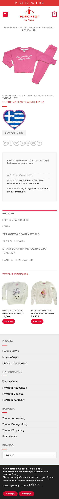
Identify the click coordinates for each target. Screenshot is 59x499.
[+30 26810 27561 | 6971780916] (33, 3)
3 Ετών (20, 188)
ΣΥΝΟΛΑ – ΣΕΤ (29, 30)
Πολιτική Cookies (12, 393)
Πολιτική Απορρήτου (14, 387)
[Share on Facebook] (11, 143)
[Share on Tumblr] (39, 143)
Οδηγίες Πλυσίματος (14, 363)
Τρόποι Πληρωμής (13, 430)
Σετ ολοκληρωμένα (16, 192)
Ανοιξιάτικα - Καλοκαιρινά (39, 27)
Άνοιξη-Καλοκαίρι (33, 188)
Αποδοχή (10, 494)
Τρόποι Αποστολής (13, 418)
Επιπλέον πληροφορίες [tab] (15, 220)
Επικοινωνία (9, 436)
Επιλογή (9, 321)
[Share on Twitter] (16, 143)
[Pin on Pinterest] (33, 143)
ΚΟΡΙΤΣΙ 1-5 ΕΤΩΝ (13, 27)
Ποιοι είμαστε (10, 350)
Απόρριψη (26, 494)
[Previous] (2, 304)
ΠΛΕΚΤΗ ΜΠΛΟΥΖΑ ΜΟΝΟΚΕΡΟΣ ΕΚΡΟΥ (13, 312)
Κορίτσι (45, 188)
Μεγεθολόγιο (10, 357)
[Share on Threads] (22, 143)
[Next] (56, 304)
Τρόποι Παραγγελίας (14, 424)
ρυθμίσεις (34, 484)
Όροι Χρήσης (10, 381)
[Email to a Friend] (28, 143)
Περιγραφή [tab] (8, 213)
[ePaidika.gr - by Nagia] (30, 14)
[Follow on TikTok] (43, 3)
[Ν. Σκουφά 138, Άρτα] (16, 3)
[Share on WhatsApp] (5, 143)
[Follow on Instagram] (40, 3)
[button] (5, 14)
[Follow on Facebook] (36, 3)
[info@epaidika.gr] (21, 3)
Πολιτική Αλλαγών (13, 399)
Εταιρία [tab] (6, 226)
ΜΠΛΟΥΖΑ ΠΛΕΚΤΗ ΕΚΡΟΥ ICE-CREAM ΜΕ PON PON (42, 313)
